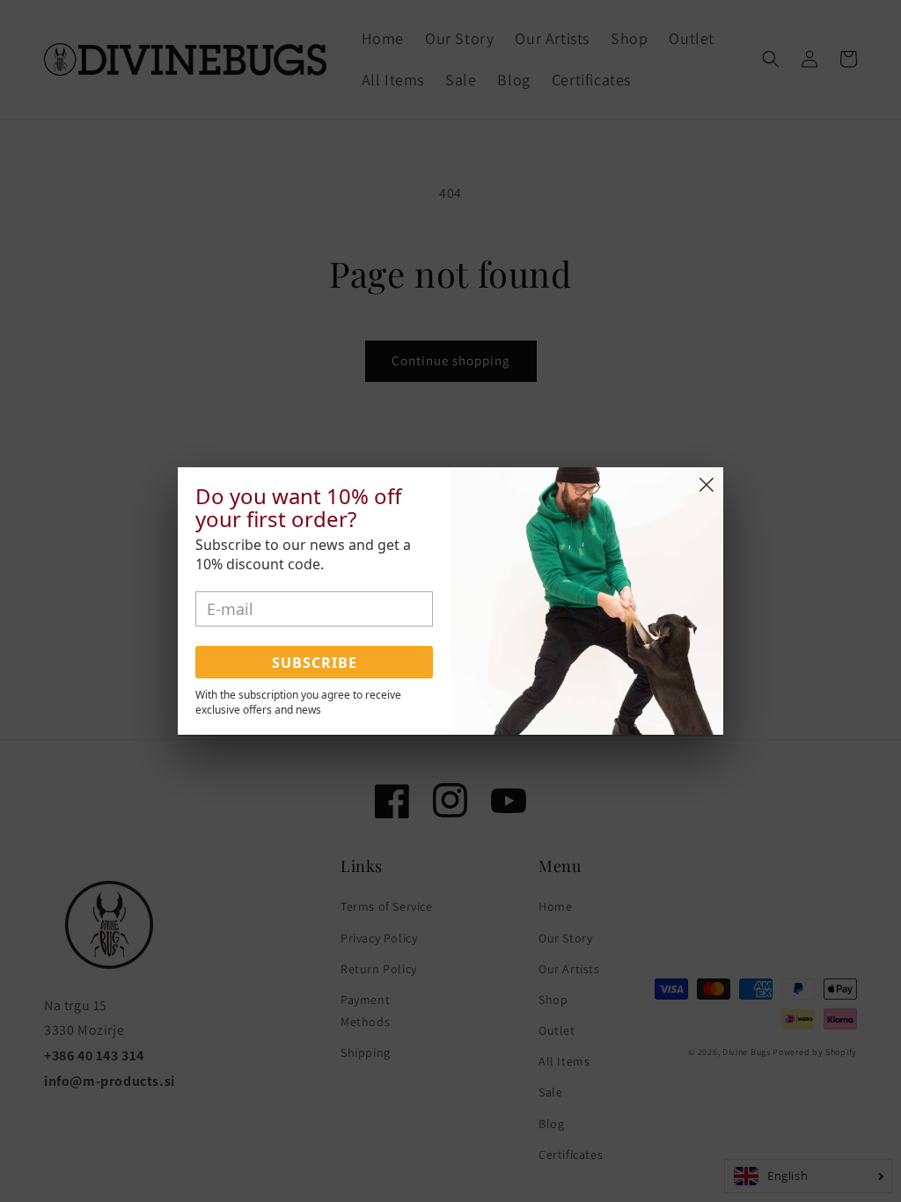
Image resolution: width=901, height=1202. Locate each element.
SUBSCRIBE (314, 662)
